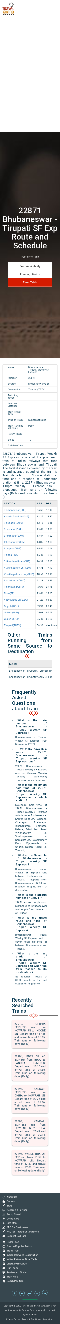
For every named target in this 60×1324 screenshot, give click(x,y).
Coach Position (14, 1281)
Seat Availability (30, 266)
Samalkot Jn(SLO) (14, 580)
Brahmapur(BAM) (14, 535)
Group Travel (13, 1214)
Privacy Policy (13, 1319)
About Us (11, 1197)
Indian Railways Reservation (21, 1255)
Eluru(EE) (9, 593)
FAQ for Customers (16, 1227)
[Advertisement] (30, 30)
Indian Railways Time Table (21, 1259)
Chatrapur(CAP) (13, 529)
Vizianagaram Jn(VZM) (17, 567)
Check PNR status (16, 1263)
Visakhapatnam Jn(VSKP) (19, 574)
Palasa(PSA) (11, 554)
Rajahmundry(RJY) (15, 586)
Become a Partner (16, 1210)
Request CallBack (15, 1236)
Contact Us (12, 1218)
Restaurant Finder (16, 1272)
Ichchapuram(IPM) (15, 542)
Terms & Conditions (31, 1319)
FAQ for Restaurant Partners (22, 1231)
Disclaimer (48, 1319)
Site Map (11, 1223)
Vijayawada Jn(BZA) (16, 599)
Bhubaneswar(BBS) (15, 510)
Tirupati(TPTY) (12, 625)
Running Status (30, 274)
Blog (8, 1205)
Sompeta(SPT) (12, 548)
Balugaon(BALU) (13, 522)
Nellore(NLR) (11, 612)
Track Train (12, 1250)
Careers (10, 1201)
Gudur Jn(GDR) (12, 618)
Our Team (11, 1268)
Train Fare (11, 1276)
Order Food (12, 1242)
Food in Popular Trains (18, 1246)
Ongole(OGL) (11, 606)
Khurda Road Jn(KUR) (16, 516)
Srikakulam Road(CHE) (17, 561)
